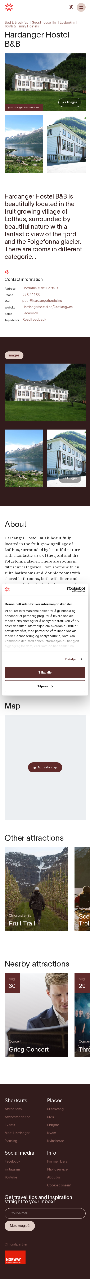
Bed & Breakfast (17, 22)
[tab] (14, 355)
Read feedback (34, 319)
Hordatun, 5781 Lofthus (40, 288)
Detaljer (71, 659)
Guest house (41, 22)
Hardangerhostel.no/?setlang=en (47, 307)
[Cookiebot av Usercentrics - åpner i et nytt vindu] (67, 589)
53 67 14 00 (31, 294)
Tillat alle (45, 672)
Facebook (30, 313)
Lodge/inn (67, 22)
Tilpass (42, 686)
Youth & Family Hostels (22, 26)
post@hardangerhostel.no (42, 300)
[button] (81, 7)
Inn (55, 22)
